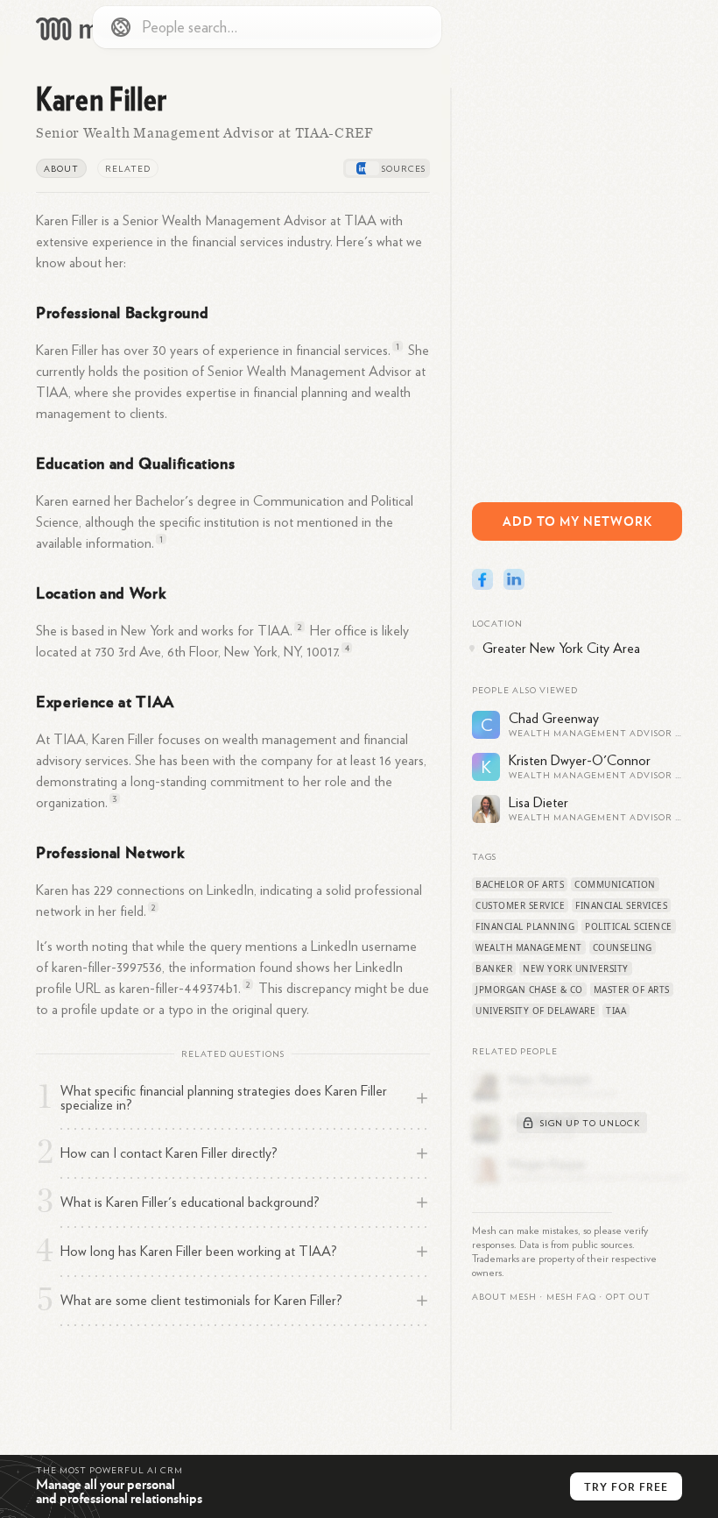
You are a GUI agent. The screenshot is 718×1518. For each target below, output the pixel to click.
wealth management (528, 947)
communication (615, 884)
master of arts (632, 989)
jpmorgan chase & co (529, 989)
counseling (622, 947)
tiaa (616, 1010)
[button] (571, 1297)
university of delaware (535, 1010)
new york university (576, 968)
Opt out (628, 1297)
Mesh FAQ (571, 1297)
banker (493, 968)
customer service (520, 905)
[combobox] (267, 27)
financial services (621, 905)
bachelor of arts (519, 884)
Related (128, 169)
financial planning (524, 926)
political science (628, 926)
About (61, 169)
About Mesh (504, 1297)
